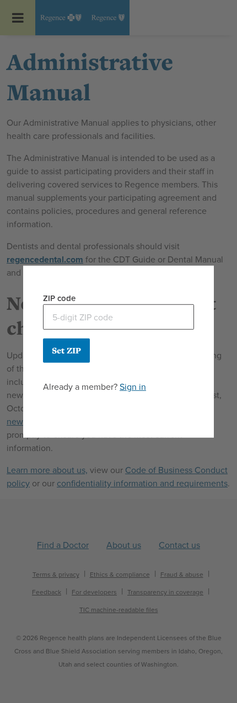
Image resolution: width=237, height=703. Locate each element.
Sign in (133, 386)
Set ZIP (66, 350)
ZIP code (59, 298)
